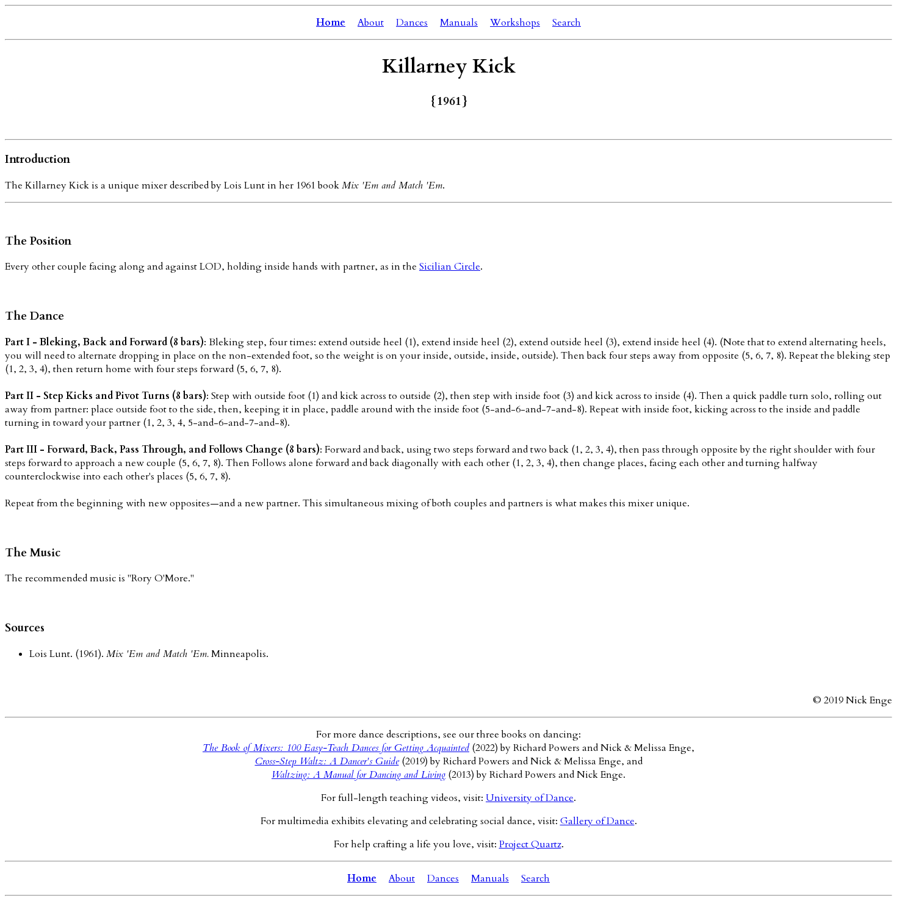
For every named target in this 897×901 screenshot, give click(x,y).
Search (566, 22)
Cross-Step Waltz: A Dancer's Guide (327, 761)
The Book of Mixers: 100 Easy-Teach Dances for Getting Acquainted (336, 748)
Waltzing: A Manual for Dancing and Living (358, 774)
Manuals (459, 22)
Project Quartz (530, 844)
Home (330, 22)
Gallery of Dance (597, 821)
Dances (412, 22)
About (371, 22)
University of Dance (530, 798)
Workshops (515, 22)
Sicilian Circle (449, 266)
